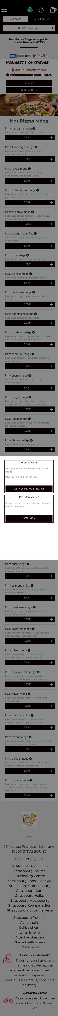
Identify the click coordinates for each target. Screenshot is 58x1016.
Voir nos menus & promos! (29, 488)
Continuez (29, 518)
